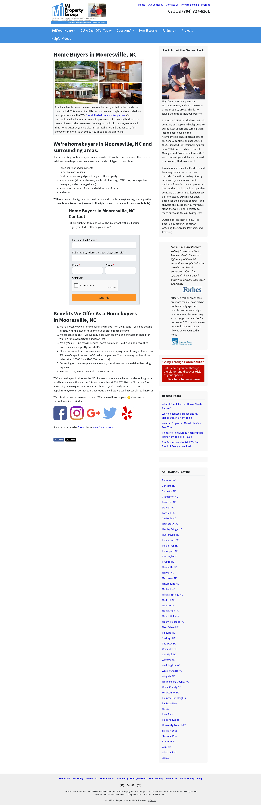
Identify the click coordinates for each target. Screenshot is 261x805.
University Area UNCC (174, 725)
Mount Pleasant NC (173, 622)
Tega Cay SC (169, 644)
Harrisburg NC (170, 524)
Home (141, 5)
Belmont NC (169, 480)
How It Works (148, 30)
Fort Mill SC (168, 513)
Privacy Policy (187, 778)
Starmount (168, 741)
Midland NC (168, 589)
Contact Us (172, 5)
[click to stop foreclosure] (183, 370)
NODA (165, 709)
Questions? (124, 30)
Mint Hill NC (168, 600)
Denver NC (168, 508)
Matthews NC (169, 578)
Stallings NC (169, 638)
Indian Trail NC (170, 546)
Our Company (155, 5)
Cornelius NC (169, 491)
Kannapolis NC (170, 551)
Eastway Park (169, 703)
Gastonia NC (169, 518)
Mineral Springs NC (172, 595)
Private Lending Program (195, 5)
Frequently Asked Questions (132, 778)
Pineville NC (168, 633)
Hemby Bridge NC (172, 529)
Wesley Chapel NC (172, 671)
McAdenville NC (170, 584)
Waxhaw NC (168, 660)
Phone (109, 265)
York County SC (170, 693)
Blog (199, 778)
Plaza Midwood (170, 720)
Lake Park (167, 714)
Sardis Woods (169, 731)
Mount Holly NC (171, 616)
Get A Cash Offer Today (96, 30)
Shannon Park (169, 736)
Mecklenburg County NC (175, 682)
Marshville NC (169, 567)
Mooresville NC (170, 611)
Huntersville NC (170, 535)
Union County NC (171, 687)
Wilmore (166, 747)
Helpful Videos (61, 38)
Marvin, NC (168, 573)
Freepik (81, 427)
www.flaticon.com (102, 427)
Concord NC (168, 486)
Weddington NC (171, 665)
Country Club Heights (174, 698)
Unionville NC (169, 649)
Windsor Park (169, 752)
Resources (171, 778)
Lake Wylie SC (169, 556)
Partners (168, 30)
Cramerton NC (170, 497)
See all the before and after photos (105, 115)
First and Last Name (84, 240)
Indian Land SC (170, 540)
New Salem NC (170, 627)
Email (76, 265)
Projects (187, 30)
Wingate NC (168, 676)
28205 (165, 758)
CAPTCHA (77, 278)
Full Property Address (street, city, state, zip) (99, 253)
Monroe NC (168, 605)
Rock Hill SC (168, 562)
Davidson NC (169, 502)
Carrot (153, 800)
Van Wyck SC (169, 654)
